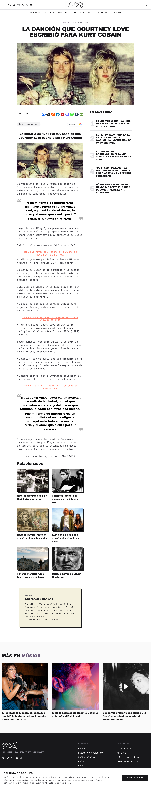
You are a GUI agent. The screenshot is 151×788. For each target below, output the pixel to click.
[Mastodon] (67, 114)
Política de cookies (128, 757)
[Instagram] (23, 5)
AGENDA (101, 12)
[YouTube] (17, 758)
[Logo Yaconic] (75, 4)
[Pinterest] (62, 114)
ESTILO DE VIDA (82, 12)
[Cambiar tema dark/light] (146, 4)
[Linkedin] (58, 114)
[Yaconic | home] (37, 745)
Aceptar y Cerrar (134, 778)
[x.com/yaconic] (27, 5)
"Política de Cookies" (57, 782)
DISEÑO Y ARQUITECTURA (57, 12)
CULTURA (33, 12)
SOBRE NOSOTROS (125, 748)
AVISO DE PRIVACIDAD (128, 761)
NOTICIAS (117, 12)
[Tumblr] (77, 114)
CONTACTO (121, 753)
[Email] (81, 114)
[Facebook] (18, 5)
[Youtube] (31, 5)
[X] (48, 114)
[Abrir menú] (4, 4)
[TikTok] (14, 5)
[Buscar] (9, 4)
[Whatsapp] (72, 114)
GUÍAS (81, 761)
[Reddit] (53, 114)
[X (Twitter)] (12, 758)
